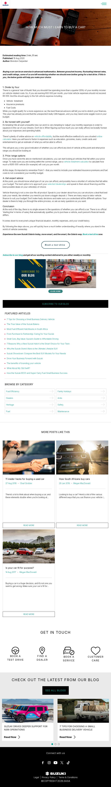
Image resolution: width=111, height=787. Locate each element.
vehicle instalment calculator (76, 161)
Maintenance (63, 411)
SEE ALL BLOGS (55, 690)
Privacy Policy (49, 777)
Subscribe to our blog (13, 255)
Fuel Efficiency (12, 391)
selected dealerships (57, 184)
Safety (60, 405)
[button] (52, 744)
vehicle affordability (43, 136)
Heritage (10, 405)
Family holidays (64, 391)
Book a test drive (90, 234)
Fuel (8, 411)
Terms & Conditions (68, 777)
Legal (36, 777)
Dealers (9, 398)
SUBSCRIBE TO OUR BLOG (55, 304)
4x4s (60, 398)
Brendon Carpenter (19, 61)
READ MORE (28, 525)
